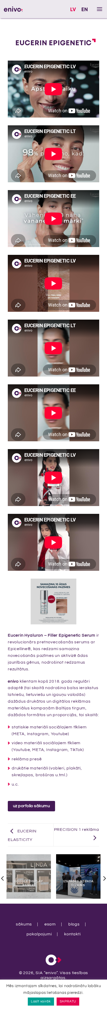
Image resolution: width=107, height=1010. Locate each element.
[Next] (96, 601)
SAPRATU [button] (68, 1001)
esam (50, 924)
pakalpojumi (39, 934)
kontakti (72, 934)
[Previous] (11, 601)
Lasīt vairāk (41, 1001)
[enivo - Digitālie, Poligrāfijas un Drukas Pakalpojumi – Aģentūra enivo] (13, 9)
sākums (24, 924)
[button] (99, 9)
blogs (74, 924)
